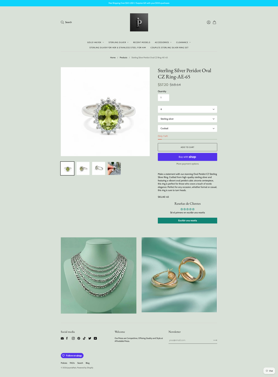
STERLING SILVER (117, 42)
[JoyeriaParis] (139, 22)
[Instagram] (73, 339)
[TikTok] (84, 339)
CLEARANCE (182, 42)
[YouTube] (95, 339)
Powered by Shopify (85, 367)
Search (80, 363)
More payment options (187, 163)
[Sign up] (215, 340)
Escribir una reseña (187, 220)
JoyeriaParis (71, 367)
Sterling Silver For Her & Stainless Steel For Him (117, 47)
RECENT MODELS (141, 42)
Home (113, 57)
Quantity (162, 91)
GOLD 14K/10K (94, 42)
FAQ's (72, 363)
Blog (87, 363)
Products (123, 57)
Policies (64, 363)
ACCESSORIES (162, 42)
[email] (62, 339)
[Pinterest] (78, 339)
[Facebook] (67, 339)
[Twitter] (89, 339)
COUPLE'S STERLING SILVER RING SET (170, 47)
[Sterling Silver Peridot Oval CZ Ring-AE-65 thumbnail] (67, 168)
